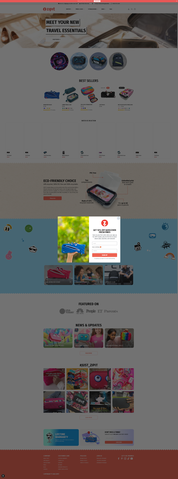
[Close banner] (176, 1)
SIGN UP (104, 255)
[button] (3, 476)
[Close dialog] (118, 218)
